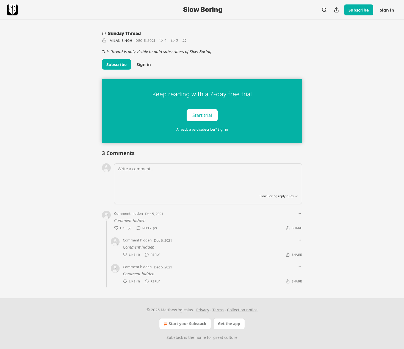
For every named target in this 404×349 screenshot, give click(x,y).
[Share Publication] (336, 9)
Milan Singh (121, 41)
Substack (175, 337)
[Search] (324, 9)
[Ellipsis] (299, 213)
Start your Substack (187, 323)
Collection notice (242, 309)
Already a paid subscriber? (202, 129)
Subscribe (358, 10)
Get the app (229, 323)
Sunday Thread (124, 33)
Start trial (202, 115)
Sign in (387, 10)
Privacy (202, 309)
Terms (218, 309)
